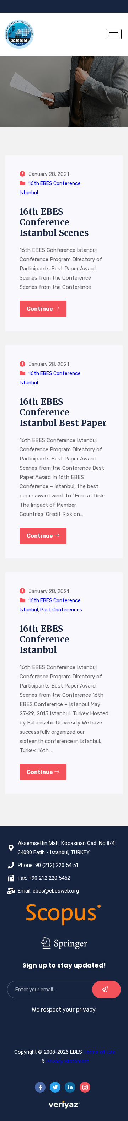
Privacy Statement (67, 1061)
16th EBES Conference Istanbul (44, 639)
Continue (40, 309)
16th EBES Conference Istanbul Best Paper (63, 412)
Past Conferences (61, 610)
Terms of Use (100, 1052)
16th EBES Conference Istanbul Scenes (54, 222)
